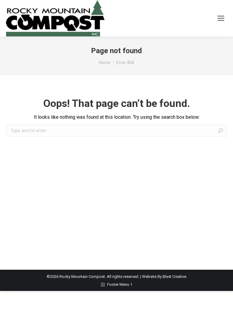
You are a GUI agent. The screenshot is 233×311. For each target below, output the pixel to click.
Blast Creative (174, 276)
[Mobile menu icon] (221, 18)
